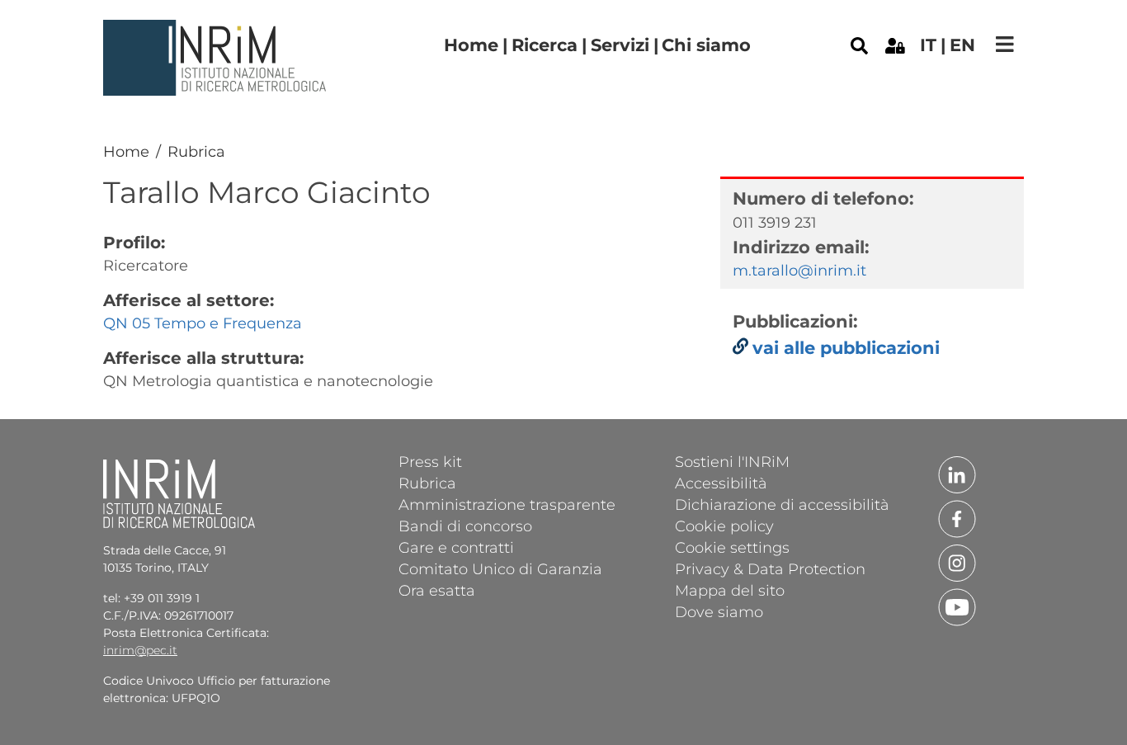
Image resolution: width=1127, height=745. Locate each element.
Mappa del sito (730, 590)
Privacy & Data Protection (770, 568)
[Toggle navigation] (1005, 44)
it (928, 45)
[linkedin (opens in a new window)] (957, 473)
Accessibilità (721, 482)
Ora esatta (436, 590)
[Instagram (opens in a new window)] (957, 561)
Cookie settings (732, 547)
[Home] (217, 32)
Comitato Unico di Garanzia (500, 568)
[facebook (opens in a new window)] (957, 517)
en (962, 45)
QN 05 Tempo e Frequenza (202, 323)
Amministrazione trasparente (506, 504)
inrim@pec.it (140, 650)
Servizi (620, 45)
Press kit (430, 461)
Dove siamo (719, 611)
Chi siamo (706, 45)
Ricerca (545, 45)
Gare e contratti (456, 547)
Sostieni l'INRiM (732, 461)
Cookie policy (724, 525)
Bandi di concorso (465, 525)
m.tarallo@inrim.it (799, 271)
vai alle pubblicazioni (846, 347)
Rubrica (196, 152)
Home (471, 45)
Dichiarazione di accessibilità (782, 504)
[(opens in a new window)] (895, 44)
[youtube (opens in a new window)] (957, 605)
